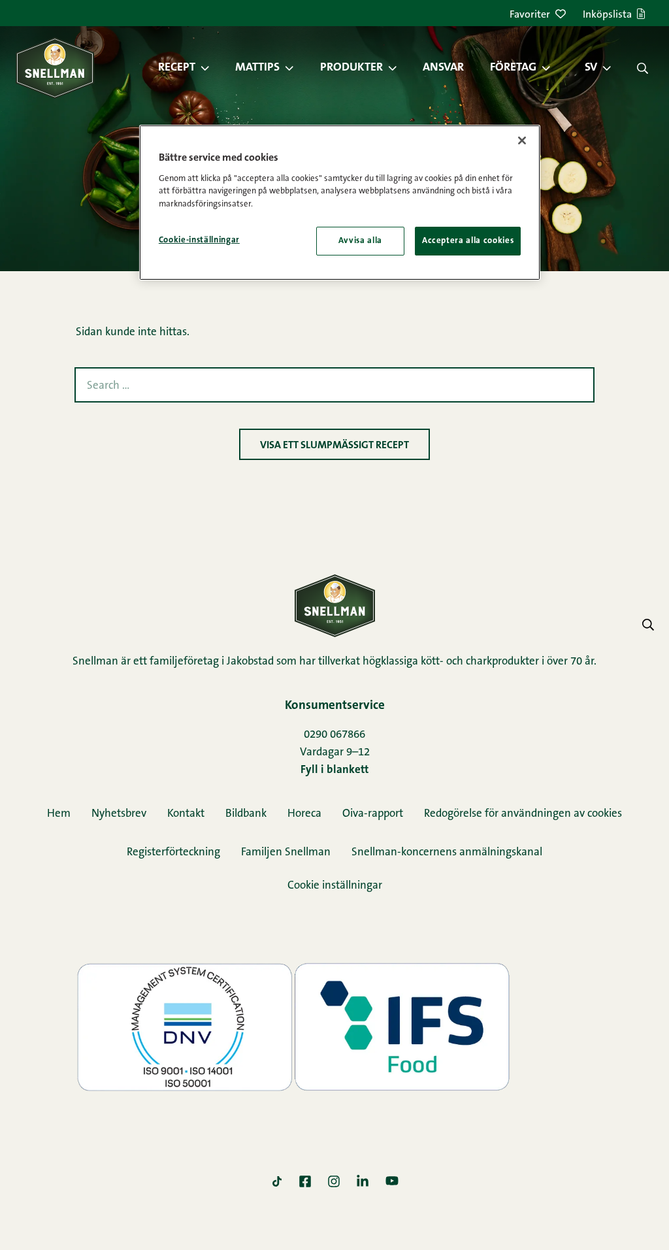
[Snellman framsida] (55, 67)
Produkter (351, 68)
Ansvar (443, 68)
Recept (176, 68)
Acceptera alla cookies (468, 241)
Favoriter (530, 15)
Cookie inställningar (334, 885)
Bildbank (246, 813)
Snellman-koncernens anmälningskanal (446, 852)
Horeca (304, 813)
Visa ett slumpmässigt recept (334, 445)
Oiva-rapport (372, 813)
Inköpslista (607, 15)
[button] (212, 68)
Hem (59, 813)
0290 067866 (334, 734)
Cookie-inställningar (199, 240)
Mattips (257, 68)
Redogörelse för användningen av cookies (523, 813)
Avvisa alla (360, 241)
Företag (513, 68)
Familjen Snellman (286, 852)
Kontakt (185, 813)
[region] (339, 202)
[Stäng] (522, 140)
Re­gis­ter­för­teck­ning (173, 852)
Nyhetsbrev (118, 813)
